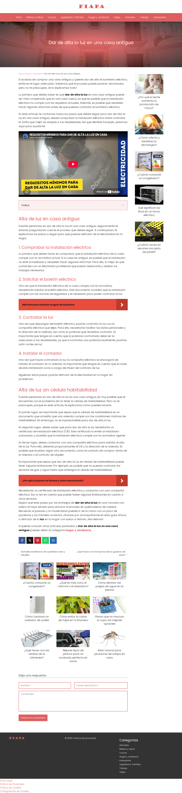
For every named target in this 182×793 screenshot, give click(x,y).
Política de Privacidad (12, 784)
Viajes (117, 17)
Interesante (159, 17)
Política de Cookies (10, 787)
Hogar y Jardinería (98, 17)
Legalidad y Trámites (72, 17)
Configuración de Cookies (14, 791)
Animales (130, 17)
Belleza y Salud (35, 17)
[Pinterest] (37, 540)
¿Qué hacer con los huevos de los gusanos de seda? (101, 553)
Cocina (52, 17)
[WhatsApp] (45, 540)
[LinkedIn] (53, 540)
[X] (29, 540)
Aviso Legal (6, 780)
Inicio (19, 17)
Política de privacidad (85, 738)
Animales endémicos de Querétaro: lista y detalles (43, 553)
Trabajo (144, 17)
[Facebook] (22, 540)
